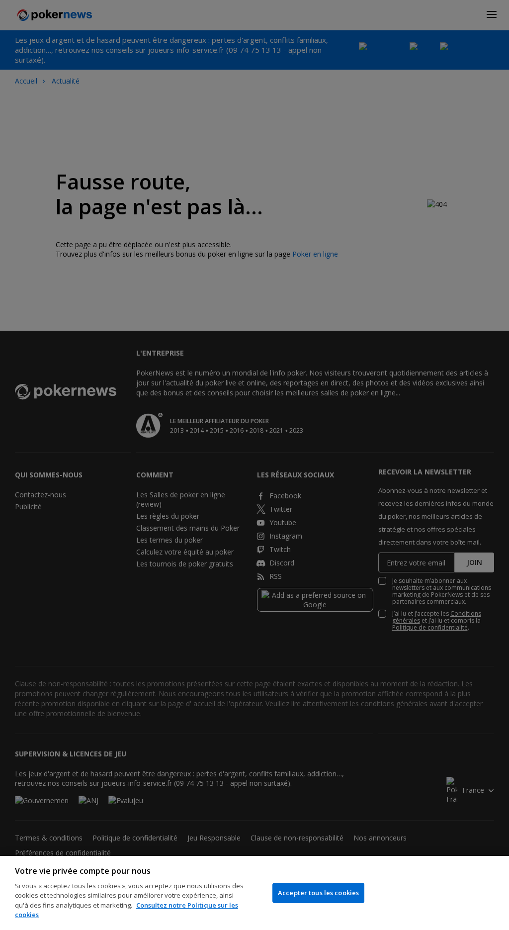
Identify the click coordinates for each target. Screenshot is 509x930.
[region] (254, 893)
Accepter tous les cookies (318, 892)
